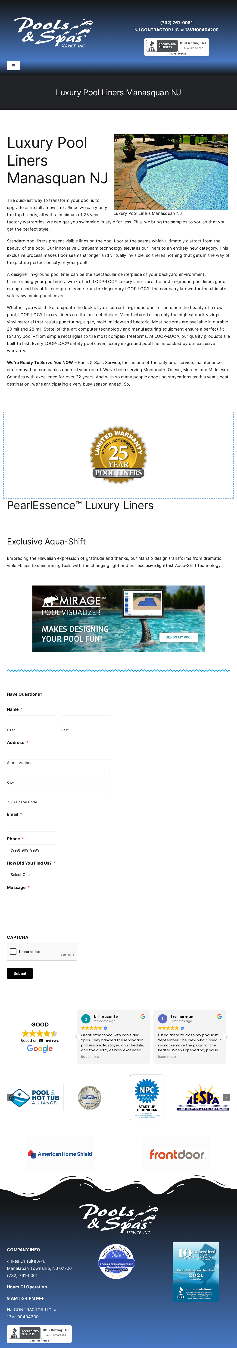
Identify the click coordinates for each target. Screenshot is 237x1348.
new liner (56, 207)
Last (65, 730)
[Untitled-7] (118, 1230)
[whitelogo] (53, 17)
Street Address (20, 763)
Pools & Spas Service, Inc (103, 362)
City (10, 782)
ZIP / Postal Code (22, 802)
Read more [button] (90, 1057)
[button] (226, 1036)
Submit (20, 973)
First (11, 730)
